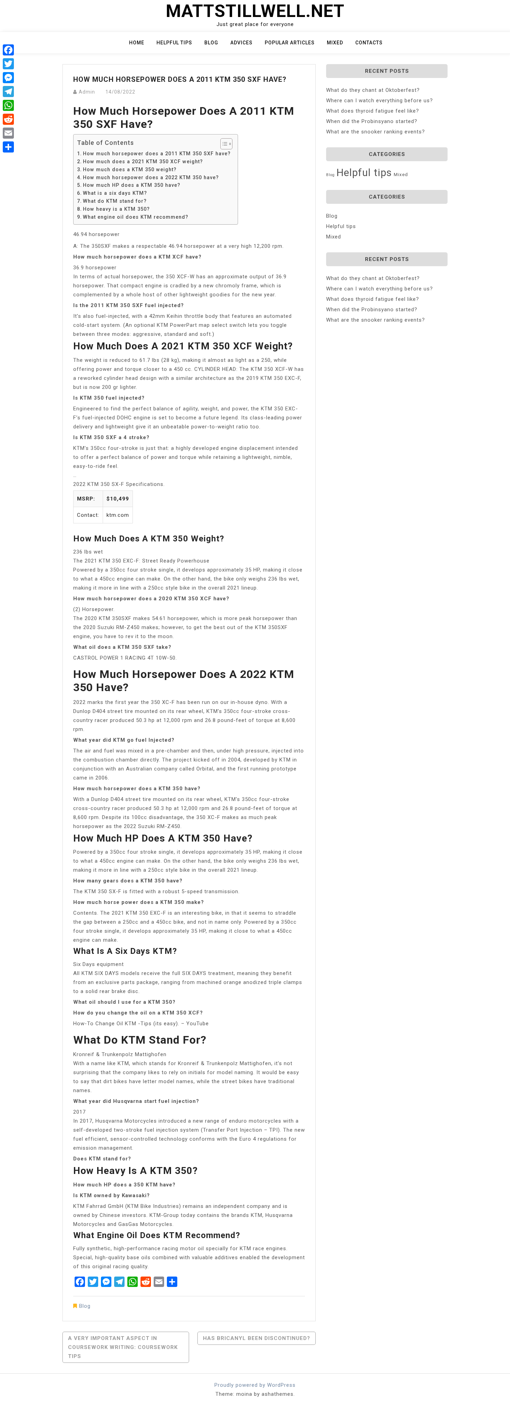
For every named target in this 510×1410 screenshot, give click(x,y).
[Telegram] (8, 91)
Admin (87, 92)
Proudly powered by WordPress (255, 1385)
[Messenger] (8, 78)
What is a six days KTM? (115, 193)
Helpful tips (174, 42)
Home (136, 42)
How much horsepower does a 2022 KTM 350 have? (151, 177)
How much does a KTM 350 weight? (130, 169)
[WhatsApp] (8, 105)
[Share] (8, 147)
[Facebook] (8, 50)
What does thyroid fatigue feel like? (372, 111)
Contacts (369, 42)
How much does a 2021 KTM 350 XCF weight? (143, 161)
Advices (241, 42)
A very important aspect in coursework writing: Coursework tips (123, 1347)
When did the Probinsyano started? (371, 121)
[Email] (8, 133)
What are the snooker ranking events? (375, 132)
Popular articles (290, 42)
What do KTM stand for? (115, 201)
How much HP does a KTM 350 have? (131, 185)
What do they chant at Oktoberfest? (373, 90)
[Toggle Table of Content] (223, 144)
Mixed (335, 42)
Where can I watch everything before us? (379, 100)
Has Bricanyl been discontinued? (256, 1338)
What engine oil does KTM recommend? (135, 217)
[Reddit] (8, 119)
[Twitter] (8, 64)
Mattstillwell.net (255, 11)
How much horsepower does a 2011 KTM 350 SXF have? (157, 153)
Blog (211, 42)
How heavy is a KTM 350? (116, 209)
